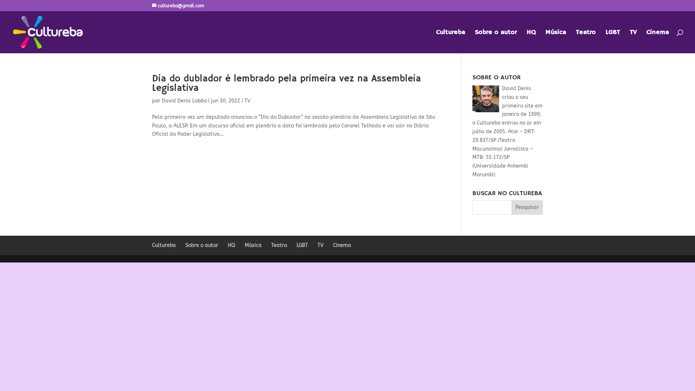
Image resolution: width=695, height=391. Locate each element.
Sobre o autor (496, 33)
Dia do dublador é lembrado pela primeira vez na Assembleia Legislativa (286, 83)
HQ (531, 33)
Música (556, 33)
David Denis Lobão (184, 101)
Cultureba (450, 33)
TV (633, 33)
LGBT (613, 33)
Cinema (657, 33)
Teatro (586, 33)
